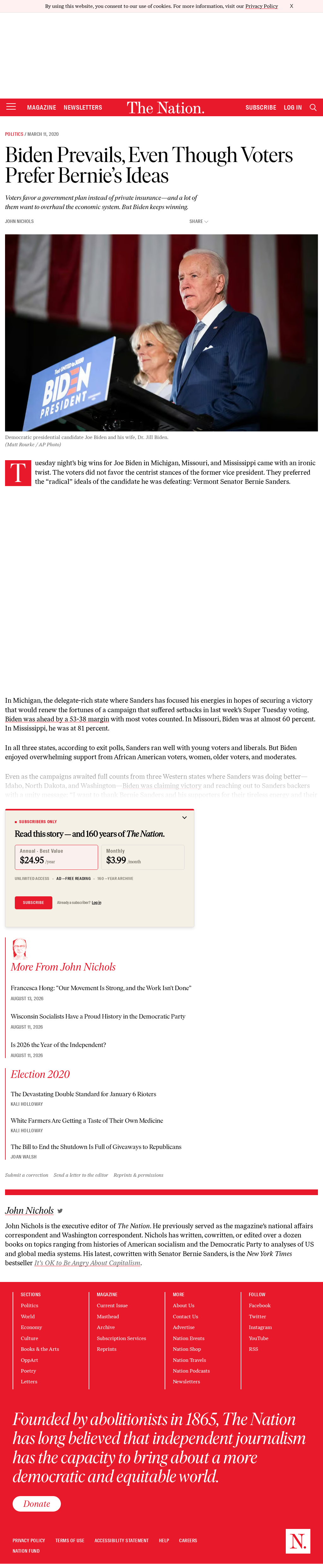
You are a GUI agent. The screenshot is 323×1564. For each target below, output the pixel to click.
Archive (106, 1327)
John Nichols (19, 221)
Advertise (184, 1327)
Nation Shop (187, 1349)
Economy (31, 1327)
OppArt (29, 1360)
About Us (183, 1305)
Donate (36, 1503)
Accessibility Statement (122, 1540)
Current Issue (112, 1305)
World (28, 1317)
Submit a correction (26, 1175)
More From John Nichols (63, 966)
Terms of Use (70, 1540)
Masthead (108, 1317)
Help (164, 1540)
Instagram (260, 1327)
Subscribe (261, 107)
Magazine (41, 107)
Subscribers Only (38, 821)
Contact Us (185, 1317)
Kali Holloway (27, 1104)
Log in (96, 902)
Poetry (28, 1371)
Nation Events (188, 1338)
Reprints (106, 1349)
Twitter (257, 1317)
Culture (29, 1338)
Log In (293, 107)
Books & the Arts (40, 1349)
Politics (14, 134)
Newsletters (83, 107)
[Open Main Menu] (11, 107)
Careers (188, 1540)
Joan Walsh (24, 1157)
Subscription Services (121, 1338)
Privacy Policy (261, 6)
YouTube (258, 1338)
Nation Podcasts (191, 1371)
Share (196, 221)
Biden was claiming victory (162, 786)
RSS (253, 1349)
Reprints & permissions (138, 1175)
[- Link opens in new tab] (60, 1211)
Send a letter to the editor (81, 1175)
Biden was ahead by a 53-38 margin (57, 719)
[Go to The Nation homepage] (165, 107)
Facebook (260, 1305)
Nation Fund (26, 1551)
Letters (29, 1382)
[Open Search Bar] (313, 107)
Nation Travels (189, 1360)
